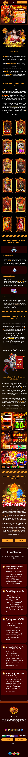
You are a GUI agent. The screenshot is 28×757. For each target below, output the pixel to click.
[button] (13, 2)
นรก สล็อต (14, 716)
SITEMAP (14, 744)
